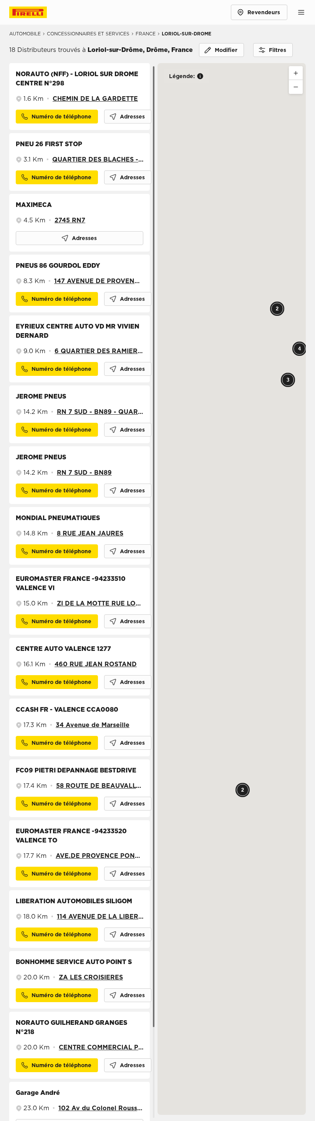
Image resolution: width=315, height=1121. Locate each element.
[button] (127, 116)
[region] (83, 592)
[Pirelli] (35, 12)
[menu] (301, 12)
